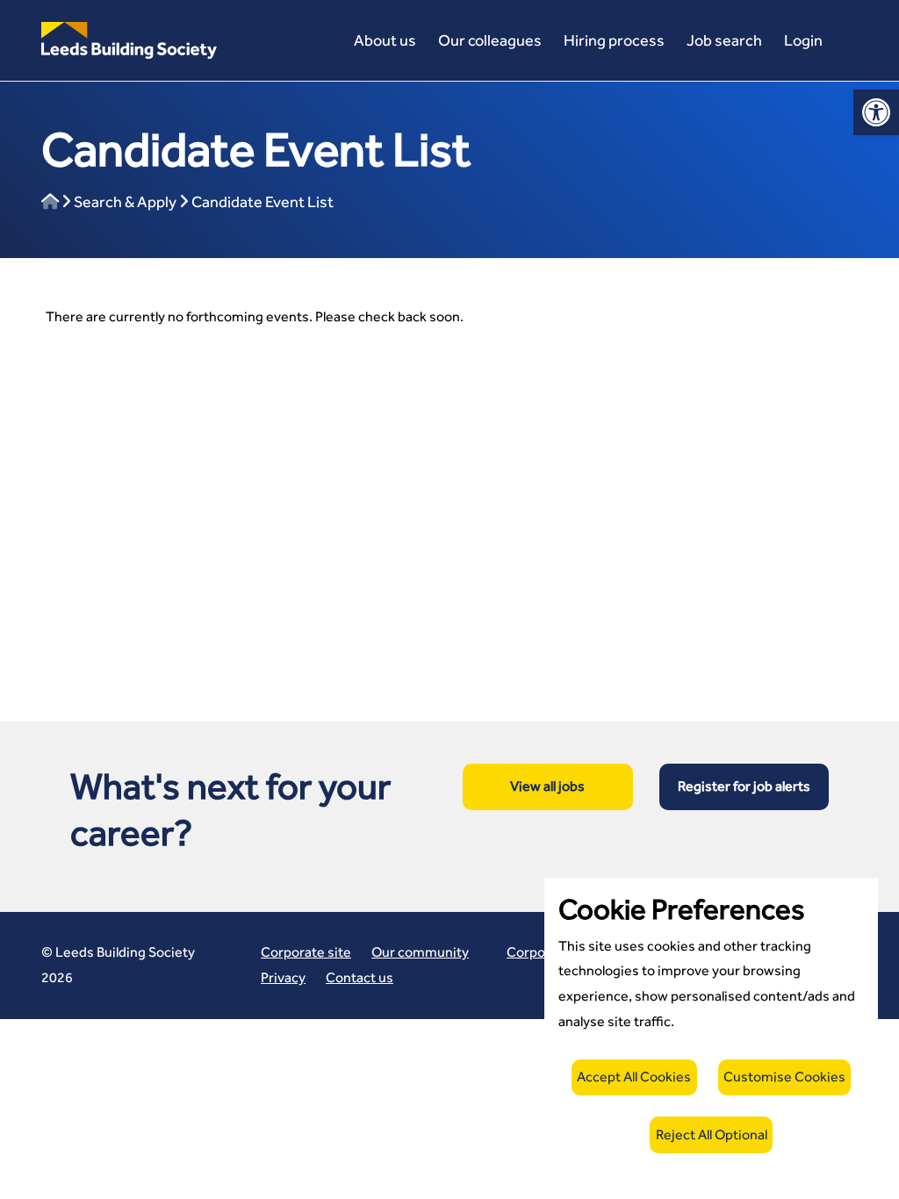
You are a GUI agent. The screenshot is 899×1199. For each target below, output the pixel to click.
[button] (129, 39)
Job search (724, 40)
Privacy (283, 977)
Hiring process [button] (614, 40)
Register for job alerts (744, 786)
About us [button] (385, 40)
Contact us (359, 977)
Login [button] (803, 40)
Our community (420, 952)
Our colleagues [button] (490, 40)
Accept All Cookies (634, 1076)
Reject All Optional (711, 1134)
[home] (50, 201)
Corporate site (306, 952)
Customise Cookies (784, 1076)
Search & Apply (125, 201)
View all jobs (547, 786)
